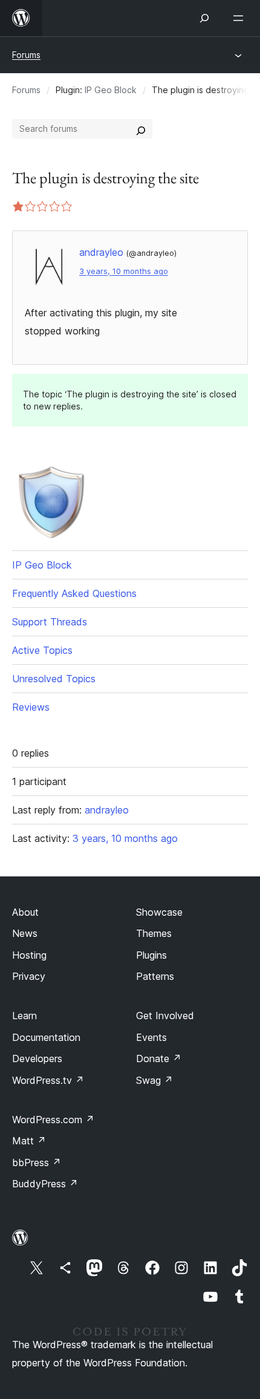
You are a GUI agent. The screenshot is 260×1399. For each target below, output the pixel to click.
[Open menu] (240, 18)
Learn (24, 1015)
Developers (37, 1058)
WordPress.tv (48, 1080)
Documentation (46, 1037)
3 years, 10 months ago (123, 271)
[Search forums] (140, 129)
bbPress (36, 1162)
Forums (26, 55)
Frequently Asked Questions (74, 593)
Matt (29, 1141)
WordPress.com (53, 1120)
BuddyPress (45, 1184)
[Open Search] (204, 18)
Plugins (151, 955)
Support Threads (49, 622)
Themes (154, 933)
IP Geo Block (111, 90)
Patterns (155, 976)
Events (151, 1037)
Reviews (31, 707)
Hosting (29, 955)
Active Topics (42, 650)
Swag (154, 1080)
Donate (158, 1058)
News (24, 933)
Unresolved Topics (54, 679)
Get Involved (165, 1015)
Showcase (159, 912)
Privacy (28, 976)
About (25, 912)
